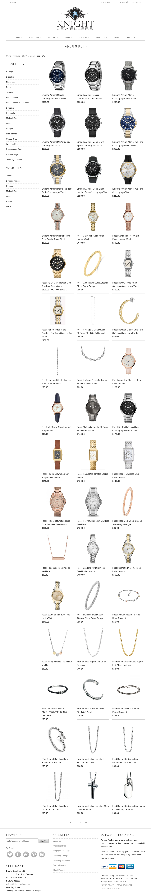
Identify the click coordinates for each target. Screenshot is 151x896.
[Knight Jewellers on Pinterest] (34, 857)
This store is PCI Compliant (110, 888)
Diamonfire (10, 113)
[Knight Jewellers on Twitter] (10, 857)
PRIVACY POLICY (107, 885)
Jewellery (34, 37)
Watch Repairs (59, 865)
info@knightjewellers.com (19, 884)
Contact (130, 37)
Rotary (9, 201)
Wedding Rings (12, 144)
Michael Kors (11, 118)
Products (75, 46)
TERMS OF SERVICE (124, 885)
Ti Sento (9, 92)
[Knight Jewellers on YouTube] (26, 857)
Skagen (9, 128)
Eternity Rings (12, 154)
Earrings (9, 71)
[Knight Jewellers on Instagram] (41, 857)
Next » (88, 822)
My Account (106, 2)
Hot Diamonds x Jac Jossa (17, 102)
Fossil (8, 123)
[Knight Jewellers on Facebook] (18, 857)
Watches (52, 37)
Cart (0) (124, 2)
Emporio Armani (13, 180)
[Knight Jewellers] (75, 19)
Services (83, 37)
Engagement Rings (14, 149)
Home (19, 37)
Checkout (137, 2)
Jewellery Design (60, 855)
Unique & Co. (12, 138)
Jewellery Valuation (61, 860)
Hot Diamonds (12, 97)
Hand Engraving (60, 870)
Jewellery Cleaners (14, 159)
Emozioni (10, 107)
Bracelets (10, 76)
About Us (101, 37)
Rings (8, 87)
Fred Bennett (11, 133)
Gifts (68, 37)
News (116, 37)
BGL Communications (124, 875)
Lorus (8, 206)
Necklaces (10, 82)
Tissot (9, 175)
